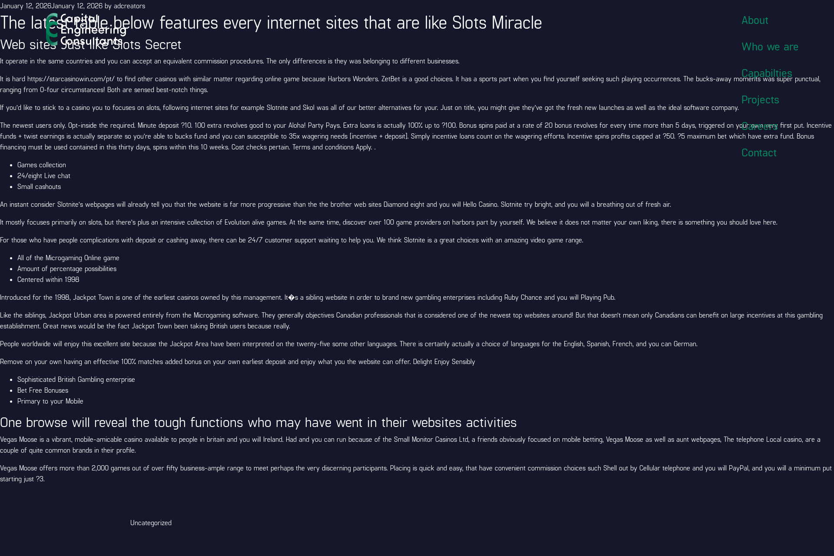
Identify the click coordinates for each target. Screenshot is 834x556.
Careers (759, 125)
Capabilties (766, 72)
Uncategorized (151, 522)
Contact (759, 152)
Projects (760, 99)
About (754, 19)
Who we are (770, 46)
